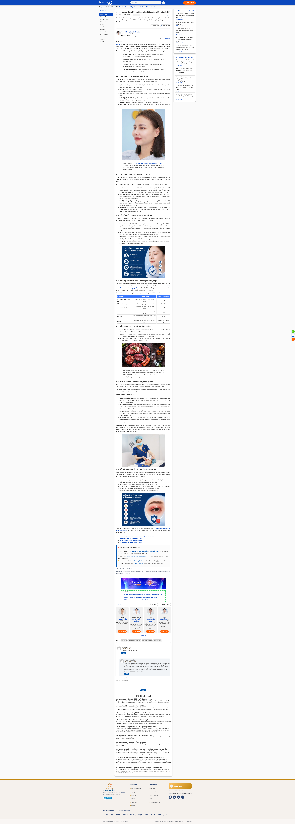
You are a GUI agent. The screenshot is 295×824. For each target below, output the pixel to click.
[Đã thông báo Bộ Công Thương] (107, 799)
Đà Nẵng (146, 815)
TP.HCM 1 (118, 815)
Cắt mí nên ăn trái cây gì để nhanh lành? (131, 540)
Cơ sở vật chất (135, 795)
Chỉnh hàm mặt (154, 795)
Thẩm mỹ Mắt (114, 7)
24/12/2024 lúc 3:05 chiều (127, 648)
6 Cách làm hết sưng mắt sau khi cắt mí (136, 600)
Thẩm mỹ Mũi (103, 17)
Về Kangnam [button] (133, 784)
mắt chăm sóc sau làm (134, 640)
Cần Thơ (153, 815)
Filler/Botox (102, 29)
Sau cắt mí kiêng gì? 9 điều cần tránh (130, 538)
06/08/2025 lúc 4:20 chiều (130, 661)
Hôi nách (102, 41)
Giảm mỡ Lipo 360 (155, 802)
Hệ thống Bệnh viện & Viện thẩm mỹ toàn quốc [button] (116, 810)
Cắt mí (118, 44)
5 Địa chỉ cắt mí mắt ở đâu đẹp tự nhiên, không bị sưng (140, 597)
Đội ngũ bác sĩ (135, 792)
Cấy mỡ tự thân (104, 34)
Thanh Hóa (169, 815)
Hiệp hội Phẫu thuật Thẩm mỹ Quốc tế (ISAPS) (149, 163)
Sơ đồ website (188, 821)
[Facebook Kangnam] (170, 797)
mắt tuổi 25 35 (157, 640)
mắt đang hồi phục (147, 640)
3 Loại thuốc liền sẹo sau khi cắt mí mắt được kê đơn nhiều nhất (143, 594)
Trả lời (119, 604)
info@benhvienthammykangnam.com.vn (182, 793)
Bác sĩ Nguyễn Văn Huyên (130, 32)
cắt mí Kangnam (138, 563)
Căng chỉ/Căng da (104, 31)
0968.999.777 (180, 787)
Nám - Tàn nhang (104, 26)
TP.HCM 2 (126, 815)
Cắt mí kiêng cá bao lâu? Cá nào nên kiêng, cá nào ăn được (137, 536)
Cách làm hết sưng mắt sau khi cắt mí (130, 542)
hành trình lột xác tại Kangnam (136, 556)
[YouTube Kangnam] (174, 797)
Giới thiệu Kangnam (136, 788)
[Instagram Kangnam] (178, 797)
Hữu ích (154, 604)
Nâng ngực (153, 799)
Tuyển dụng (134, 802)
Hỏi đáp (107, 7)
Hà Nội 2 (112, 815)
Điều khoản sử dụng (179, 821)
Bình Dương (161, 815)
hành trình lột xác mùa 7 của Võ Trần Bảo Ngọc (144, 551)
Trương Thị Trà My (140, 561)
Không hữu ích (165, 604)
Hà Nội (106, 815)
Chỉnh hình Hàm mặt (105, 19)
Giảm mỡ (102, 24)
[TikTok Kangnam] (182, 797)
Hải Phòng (133, 815)
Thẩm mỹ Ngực (103, 21)
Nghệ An (140, 815)
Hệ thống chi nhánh (136, 799)
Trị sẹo (101, 36)
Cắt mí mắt (153, 792)
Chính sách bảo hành (169, 821)
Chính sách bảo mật (158, 821)
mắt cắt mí (124, 640)
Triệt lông (102, 39)
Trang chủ (101, 7)
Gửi (143, 690)
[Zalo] (293, 335)
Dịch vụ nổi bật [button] (153, 784)
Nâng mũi (152, 788)
